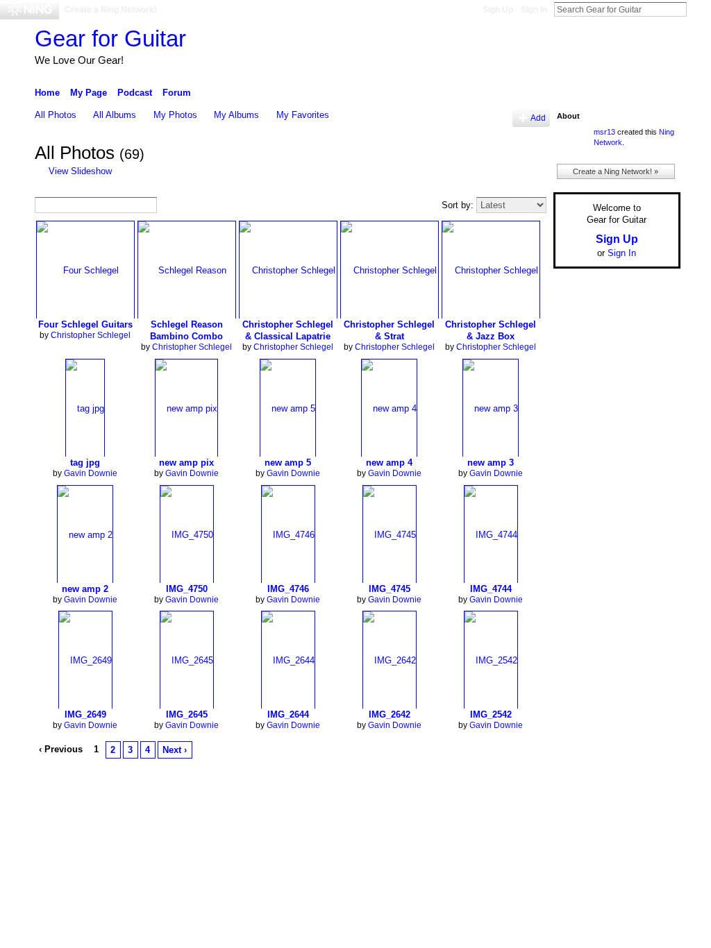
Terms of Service (649, 805)
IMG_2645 (187, 714)
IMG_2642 (389, 714)
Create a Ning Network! (111, 10)
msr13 (604, 132)
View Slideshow (80, 171)
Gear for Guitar (110, 38)
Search (697, 9)
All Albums (114, 115)
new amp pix (186, 462)
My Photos (175, 115)
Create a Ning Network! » (615, 171)
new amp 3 (490, 462)
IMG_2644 (288, 714)
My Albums (236, 115)
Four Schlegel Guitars (85, 324)
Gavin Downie (90, 473)
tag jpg (85, 462)
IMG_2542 (491, 714)
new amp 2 (85, 589)
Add (538, 117)
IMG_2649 (85, 714)
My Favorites (302, 115)
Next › (174, 750)
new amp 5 (288, 462)
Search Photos (167, 206)
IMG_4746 (288, 589)
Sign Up (498, 10)
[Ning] (29, 9)
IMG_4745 (389, 589)
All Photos (55, 115)
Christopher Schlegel (91, 335)
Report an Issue (578, 805)
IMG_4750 (187, 589)
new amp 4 (389, 462)
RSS (42, 773)
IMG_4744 (491, 589)
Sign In (534, 10)
